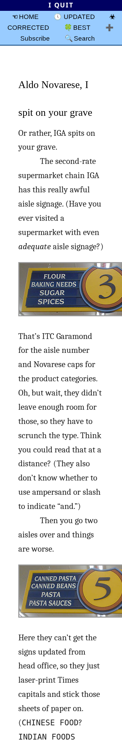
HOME (29, 16)
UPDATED (79, 16)
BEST (81, 27)
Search (84, 38)
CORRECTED (28, 27)
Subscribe (35, 38)
